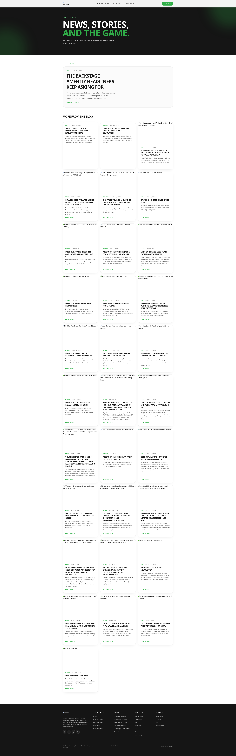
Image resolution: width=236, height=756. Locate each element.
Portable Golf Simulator (120, 719)
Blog (136, 728)
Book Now (167, 4)
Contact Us (159, 716)
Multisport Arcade (98, 722)
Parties (95, 716)
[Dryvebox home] (66, 4)
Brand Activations (98, 728)
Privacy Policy (160, 725)
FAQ (157, 722)
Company (128, 4)
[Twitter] (64, 732)
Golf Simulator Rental (120, 716)
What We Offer (102, 4)
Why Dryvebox (139, 716)
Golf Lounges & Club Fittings (122, 728)
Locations (116, 4)
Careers (137, 732)
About (136, 722)
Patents (158, 719)
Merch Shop (117, 732)
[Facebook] (69, 732)
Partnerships (139, 719)
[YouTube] (78, 732)
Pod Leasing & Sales (120, 725)
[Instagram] (73, 732)
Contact (171, 746)
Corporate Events (98, 719)
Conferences (96, 725)
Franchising (138, 735)
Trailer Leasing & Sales (120, 722)
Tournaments (97, 732)
